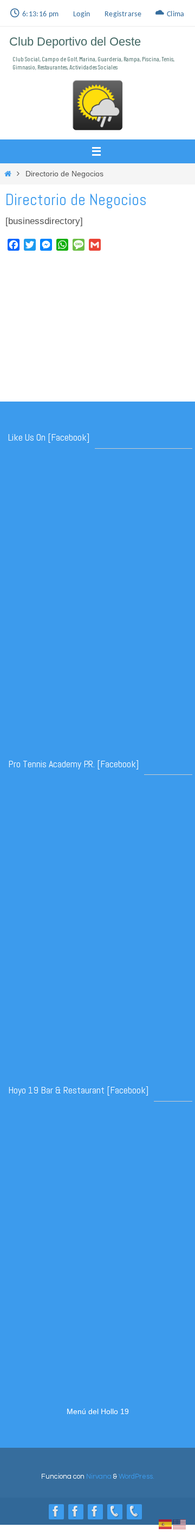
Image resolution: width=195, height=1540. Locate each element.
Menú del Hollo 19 (98, 1411)
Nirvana (99, 1476)
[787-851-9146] (134, 1511)
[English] (180, 1523)
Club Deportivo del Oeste (75, 41)
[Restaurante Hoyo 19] (75, 1511)
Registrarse (123, 14)
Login (81, 14)
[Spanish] (166, 1523)
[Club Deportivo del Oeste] (56, 1511)
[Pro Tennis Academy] (95, 1511)
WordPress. (136, 1476)
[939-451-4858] (114, 1511)
